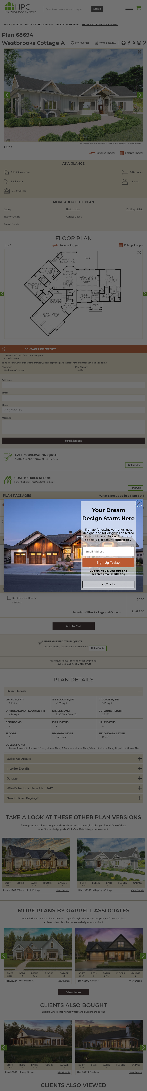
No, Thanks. (108, 584)
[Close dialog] (139, 503)
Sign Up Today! (108, 562)
